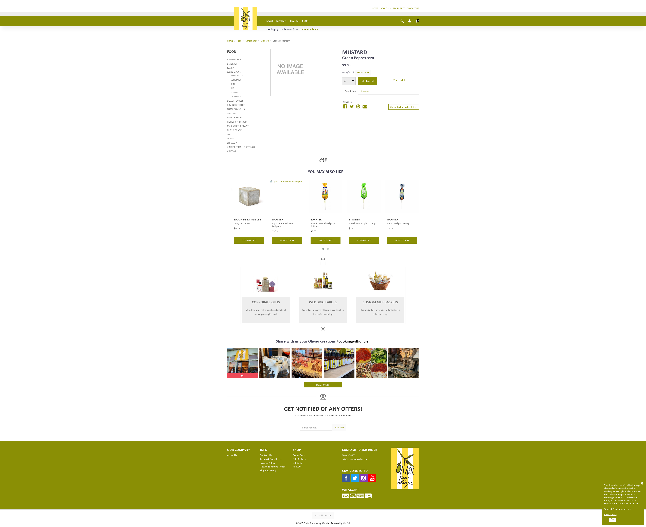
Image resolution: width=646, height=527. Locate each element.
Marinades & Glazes (238, 125)
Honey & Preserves (237, 121)
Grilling (231, 113)
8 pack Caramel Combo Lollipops (283, 224)
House (294, 20)
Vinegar (231, 151)
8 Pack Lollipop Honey (398, 223)
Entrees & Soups (236, 109)
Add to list (399, 80)
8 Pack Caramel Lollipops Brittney (323, 224)
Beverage (232, 63)
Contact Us (413, 8)
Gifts (305, 20)
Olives (230, 138)
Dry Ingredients (236, 104)
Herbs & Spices (234, 117)
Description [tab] (350, 91)
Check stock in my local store (403, 106)
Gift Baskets (299, 459)
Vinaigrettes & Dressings (241, 146)
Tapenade (235, 96)
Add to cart (367, 81)
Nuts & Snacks (234, 130)
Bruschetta (236, 75)
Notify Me (364, 72)
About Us (385, 8)
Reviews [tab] (365, 91)
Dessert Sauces (235, 100)
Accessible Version (322, 515)
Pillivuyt (297, 466)
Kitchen (281, 20)
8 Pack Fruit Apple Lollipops (362, 223)
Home (375, 8)
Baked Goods (234, 59)
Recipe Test (399, 8)
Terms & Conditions (613, 509)
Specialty (232, 142)
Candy (230, 67)
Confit (234, 83)
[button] (417, 20)
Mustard (265, 40)
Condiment (236, 79)
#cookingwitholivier (353, 341)
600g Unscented (242, 223)
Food (269, 20)
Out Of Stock (348, 72)
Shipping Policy (268, 470)
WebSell (346, 523)
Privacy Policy (610, 514)
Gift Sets (297, 463)
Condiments (251, 40)
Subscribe (339, 427)
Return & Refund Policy (272, 466)
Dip (232, 88)
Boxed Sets (298, 455)
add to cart (249, 240)
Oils (229, 134)
